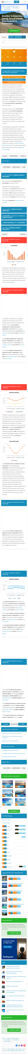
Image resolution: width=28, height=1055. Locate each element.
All (24, 37)
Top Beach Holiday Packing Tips (14, 981)
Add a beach (21, 1050)
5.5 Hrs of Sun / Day (14, 82)
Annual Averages (6, 823)
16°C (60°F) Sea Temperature (13, 80)
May (8, 841)
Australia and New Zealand (12, 6)
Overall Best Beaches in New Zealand (10, 750)
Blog (3, 962)
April (8, 837)
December (8, 145)
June (8, 844)
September (9, 855)
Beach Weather (11, 1049)
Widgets (12, 1050)
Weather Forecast (6, 819)
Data (20, 1049)
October (9, 859)
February (21, 143)
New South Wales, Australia (15, 890)
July (8, 848)
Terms (4, 1050)
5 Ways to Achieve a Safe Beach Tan (15, 1000)
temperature (18, 200)
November (9, 863)
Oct (20, 51)
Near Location (18, 37)
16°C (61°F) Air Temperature (13, 77)
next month (9, 358)
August (8, 852)
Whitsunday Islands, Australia (16, 904)
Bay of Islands (7, 9)
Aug (8, 51)
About (17, 1049)
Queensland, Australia (14, 876)
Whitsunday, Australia (14, 911)
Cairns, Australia (13, 897)
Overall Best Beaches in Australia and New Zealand (13, 753)
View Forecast (14, 30)
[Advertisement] (14, 373)
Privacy (8, 1050)
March (3, 145)
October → (23, 155)
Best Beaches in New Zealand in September (12, 733)
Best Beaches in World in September (10, 741)
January (17, 143)
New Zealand (7, 7)
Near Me (11, 37)
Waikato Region (16, 167)
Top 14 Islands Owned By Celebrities (15, 996)
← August (4, 155)
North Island (15, 7)
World (3, 6)
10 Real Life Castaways (12, 986)
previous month (6, 333)
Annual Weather (13, 155)
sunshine (4, 202)
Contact (24, 1049)
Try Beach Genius (14, 933)
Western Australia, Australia (16, 883)
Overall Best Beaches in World (9, 756)
